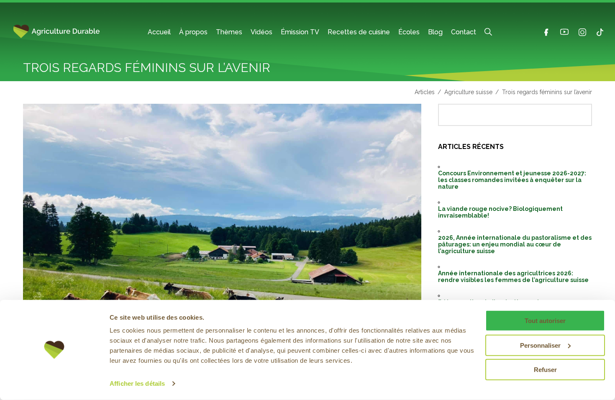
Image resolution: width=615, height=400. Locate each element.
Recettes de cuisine (359, 32)
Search (488, 32)
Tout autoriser (545, 320)
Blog (435, 32)
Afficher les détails (137, 383)
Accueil (159, 32)
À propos (193, 32)
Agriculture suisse (468, 92)
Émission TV (300, 32)
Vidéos (261, 32)
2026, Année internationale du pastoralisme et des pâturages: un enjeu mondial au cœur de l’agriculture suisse (515, 244)
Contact (463, 32)
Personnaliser (540, 345)
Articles (425, 92)
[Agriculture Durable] (64, 32)
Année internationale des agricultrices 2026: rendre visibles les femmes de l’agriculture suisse (513, 276)
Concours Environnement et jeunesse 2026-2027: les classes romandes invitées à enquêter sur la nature (512, 180)
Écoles (409, 32)
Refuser (545, 369)
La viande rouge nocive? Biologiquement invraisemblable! (500, 212)
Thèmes (229, 32)
